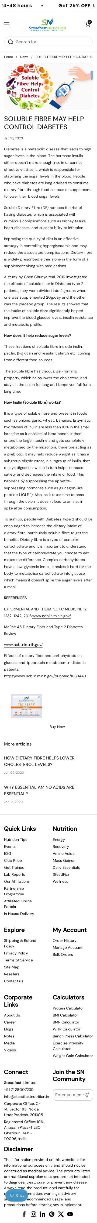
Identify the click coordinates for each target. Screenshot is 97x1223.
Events (10, 846)
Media (9, 1043)
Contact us (13, 981)
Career (10, 1022)
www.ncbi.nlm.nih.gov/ (51, 615)
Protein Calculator (68, 1008)
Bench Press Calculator (73, 1036)
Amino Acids (63, 853)
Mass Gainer (64, 860)
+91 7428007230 (19, 1089)
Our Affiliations (17, 881)
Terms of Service (18, 960)
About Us (12, 1015)
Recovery (61, 846)
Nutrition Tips (15, 839)
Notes (9, 1036)
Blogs (8, 1029)
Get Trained (14, 867)
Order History (65, 940)
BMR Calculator (66, 1022)
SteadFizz (61, 874)
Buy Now (56, 726)
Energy (59, 839)
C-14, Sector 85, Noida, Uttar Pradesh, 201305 (23, 1109)
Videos (10, 1050)
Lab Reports (14, 874)
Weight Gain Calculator (73, 1055)
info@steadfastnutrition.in (26, 1096)
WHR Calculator (66, 1029)
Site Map (11, 967)
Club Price (13, 860)
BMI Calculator (65, 1015)
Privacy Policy (16, 953)
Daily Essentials (66, 867)
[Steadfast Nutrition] (47, 24)
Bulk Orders (63, 954)
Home (8, 57)
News (24, 57)
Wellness (60, 881)
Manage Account (67, 947)
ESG (7, 853)
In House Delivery (19, 913)
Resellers (11, 974)
